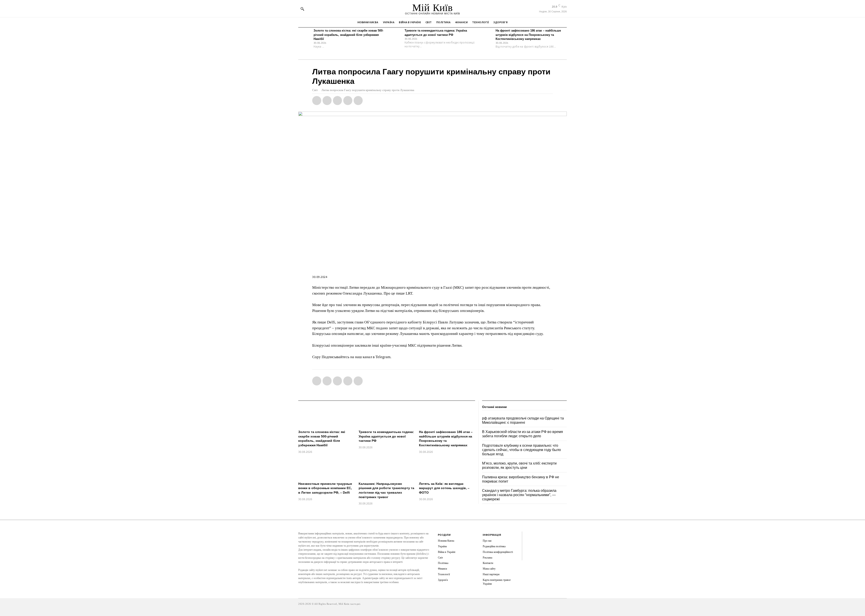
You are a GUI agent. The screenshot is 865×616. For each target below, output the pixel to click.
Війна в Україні (446, 552)
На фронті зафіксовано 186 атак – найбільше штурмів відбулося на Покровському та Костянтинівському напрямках (528, 34)
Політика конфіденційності (498, 552)
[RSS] (529, 542)
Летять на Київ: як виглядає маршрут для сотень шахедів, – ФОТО (444, 488)
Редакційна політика (494, 546)
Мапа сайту (489, 568)
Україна (442, 546)
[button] (302, 9)
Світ (315, 90)
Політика (443, 563)
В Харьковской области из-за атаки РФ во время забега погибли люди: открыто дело (522, 434)
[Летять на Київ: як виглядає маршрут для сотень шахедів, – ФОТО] (447, 468)
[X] (327, 100)
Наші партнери (491, 574)
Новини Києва (446, 540)
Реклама (487, 557)
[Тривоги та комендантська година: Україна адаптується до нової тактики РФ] (395, 35)
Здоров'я (443, 580)
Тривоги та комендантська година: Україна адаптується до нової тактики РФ (386, 436)
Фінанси (442, 568)
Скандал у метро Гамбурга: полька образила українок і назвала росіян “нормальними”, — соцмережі (519, 495)
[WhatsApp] (337, 100)
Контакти (488, 563)
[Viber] (358, 100)
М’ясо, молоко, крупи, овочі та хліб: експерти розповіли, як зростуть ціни (519, 465)
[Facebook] (316, 100)
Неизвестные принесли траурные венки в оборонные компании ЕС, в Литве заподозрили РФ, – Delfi (325, 488)
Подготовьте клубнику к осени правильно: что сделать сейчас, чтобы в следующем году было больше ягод (521, 450)
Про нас (487, 540)
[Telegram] (347, 100)
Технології (444, 574)
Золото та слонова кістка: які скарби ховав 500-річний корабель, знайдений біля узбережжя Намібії (348, 34)
